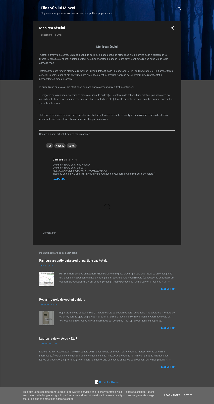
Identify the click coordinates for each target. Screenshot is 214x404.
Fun (49, 145)
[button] (173, 28)
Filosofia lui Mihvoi (58, 8)
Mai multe (168, 289)
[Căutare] (179, 9)
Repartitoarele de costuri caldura (62, 299)
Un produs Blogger (109, 382)
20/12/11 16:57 (71, 159)
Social (71, 145)
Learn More (172, 395)
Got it (188, 395)
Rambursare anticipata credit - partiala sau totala (73, 260)
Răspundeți (60, 179)
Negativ (60, 145)
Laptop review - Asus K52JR (58, 338)
